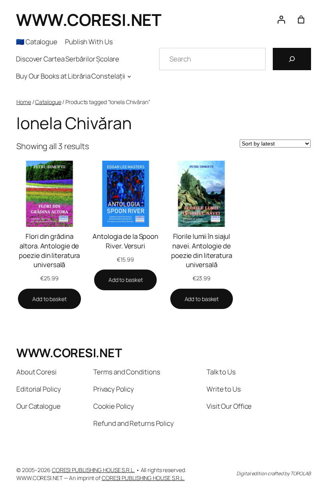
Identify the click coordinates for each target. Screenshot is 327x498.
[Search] (292, 59)
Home (23, 102)
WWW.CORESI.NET (88, 19)
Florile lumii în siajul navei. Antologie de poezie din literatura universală (201, 250)
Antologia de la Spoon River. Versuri (125, 241)
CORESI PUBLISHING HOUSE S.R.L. (93, 470)
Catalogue (48, 102)
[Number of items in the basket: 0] (301, 20)
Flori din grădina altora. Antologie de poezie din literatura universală (49, 250)
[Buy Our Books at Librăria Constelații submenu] (129, 76)
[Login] (281, 20)
